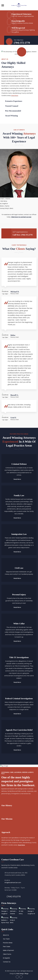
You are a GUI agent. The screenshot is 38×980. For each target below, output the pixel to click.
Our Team (6, 939)
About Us (6, 935)
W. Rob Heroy (19, 200)
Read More (14, 95)
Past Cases (6, 946)
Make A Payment (8, 950)
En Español (6, 958)
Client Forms (7, 954)
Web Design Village (22, 973)
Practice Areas (7, 943)
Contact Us (6, 962)
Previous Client (15, 293)
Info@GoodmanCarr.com (13, 883)
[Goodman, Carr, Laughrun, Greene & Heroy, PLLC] (19, 5)
